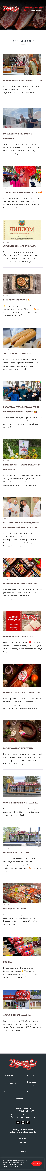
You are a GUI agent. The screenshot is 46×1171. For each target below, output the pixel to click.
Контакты (20, 1098)
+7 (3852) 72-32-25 (25, 1117)
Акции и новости (11, 1083)
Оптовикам (9, 1091)
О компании (9, 1075)
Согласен (36, 1163)
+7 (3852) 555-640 (35, 10)
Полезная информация (32, 1083)
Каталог (30, 1075)
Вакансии (31, 1091)
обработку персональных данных (12, 1165)
